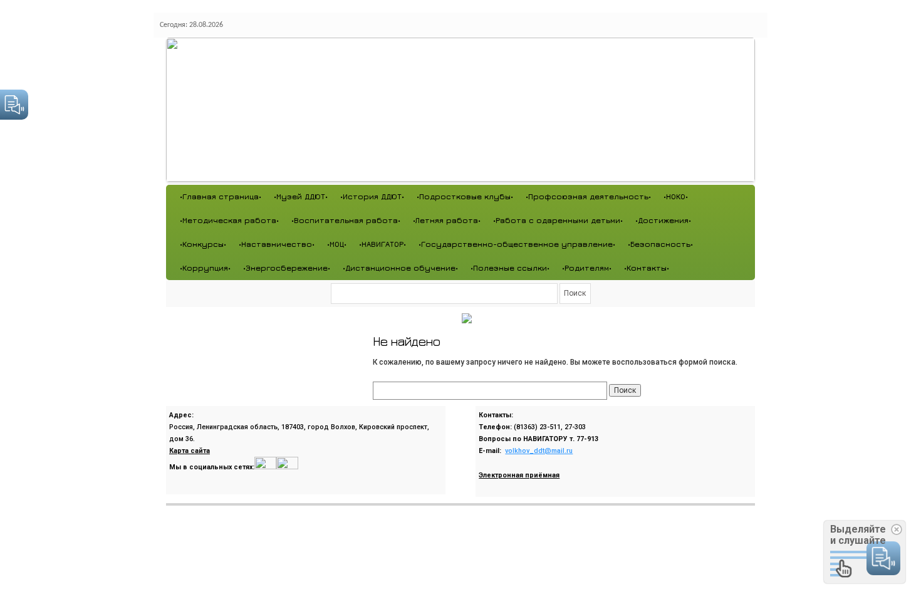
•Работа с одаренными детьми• (558, 220)
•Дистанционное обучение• (400, 268)
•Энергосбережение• (286, 268)
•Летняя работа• (447, 220)
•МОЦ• (336, 244)
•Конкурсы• (203, 244)
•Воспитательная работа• (345, 220)
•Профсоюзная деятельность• (588, 196)
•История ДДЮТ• (372, 196)
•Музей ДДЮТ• (301, 196)
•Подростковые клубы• (465, 196)
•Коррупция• (205, 268)
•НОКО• (675, 196)
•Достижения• (663, 220)
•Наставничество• (277, 244)
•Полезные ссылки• (510, 268)
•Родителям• (586, 268)
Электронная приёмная (519, 475)
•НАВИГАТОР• (382, 244)
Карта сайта (189, 451)
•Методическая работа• (229, 220)
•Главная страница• (220, 196)
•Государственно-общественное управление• (517, 244)
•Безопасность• (660, 244)
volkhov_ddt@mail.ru (539, 451)
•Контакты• (646, 268)
